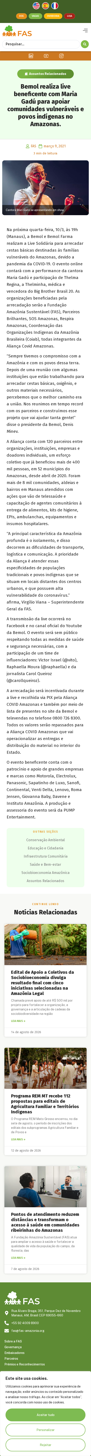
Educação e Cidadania (45, 848)
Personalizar (45, 1430)
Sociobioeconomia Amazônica (45, 873)
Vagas (35, 16)
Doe (21, 16)
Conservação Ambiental (45, 840)
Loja (69, 16)
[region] (45, 1413)
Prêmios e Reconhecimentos (24, 1364)
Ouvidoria (53, 16)
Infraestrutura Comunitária (46, 856)
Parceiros (11, 1358)
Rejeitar (45, 1445)
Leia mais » (18, 1021)
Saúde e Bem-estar (45, 864)
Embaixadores (14, 1353)
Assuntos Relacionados (47, 74)
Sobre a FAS (13, 1341)
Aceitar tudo (46, 1415)
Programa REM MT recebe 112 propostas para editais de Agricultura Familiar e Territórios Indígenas (45, 1103)
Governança (13, 1347)
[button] (85, 31)
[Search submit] (85, 44)
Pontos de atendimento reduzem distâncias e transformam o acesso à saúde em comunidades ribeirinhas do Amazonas (45, 1222)
